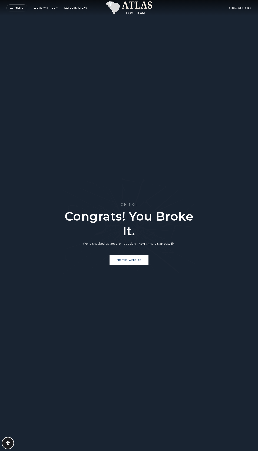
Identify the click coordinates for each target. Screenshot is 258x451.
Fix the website (129, 260)
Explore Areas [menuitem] (75, 7)
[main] (129, 225)
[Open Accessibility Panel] (8, 443)
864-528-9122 (241, 8)
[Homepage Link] (129, 7)
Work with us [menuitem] (44, 7)
